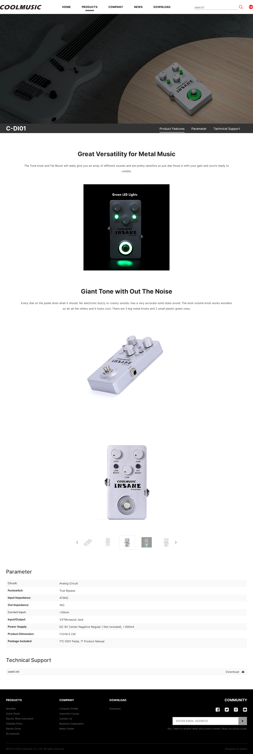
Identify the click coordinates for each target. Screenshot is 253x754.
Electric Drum (13, 728)
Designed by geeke (236, 748)
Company (115, 7)
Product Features (172, 128)
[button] (175, 542)
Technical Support (226, 128)
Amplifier (11, 708)
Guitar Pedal (13, 713)
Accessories (12, 733)
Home (66, 7)
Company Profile (68, 708)
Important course (69, 713)
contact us (65, 718)
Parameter (199, 128)
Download (162, 7)
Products (89, 7)
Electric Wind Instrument (19, 718)
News (138, 7)
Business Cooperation (71, 723)
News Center (66, 728)
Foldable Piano (14, 723)
